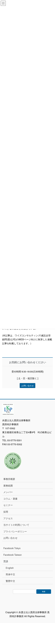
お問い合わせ (10, 538)
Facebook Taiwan (12, 554)
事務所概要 (9, 479)
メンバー (8, 492)
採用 (5, 511)
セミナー (8, 505)
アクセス (8, 518)
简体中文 (10, 574)
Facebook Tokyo (13, 548)
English (10, 568)
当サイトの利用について (16, 524)
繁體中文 (10, 581)
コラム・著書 (10, 498)
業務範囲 (8, 485)
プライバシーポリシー (15, 531)
